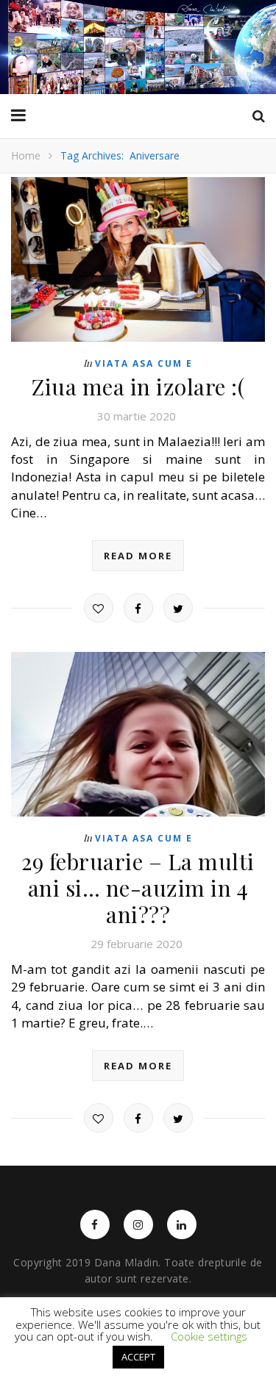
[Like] (98, 608)
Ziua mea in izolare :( (138, 386)
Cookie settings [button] (209, 1336)
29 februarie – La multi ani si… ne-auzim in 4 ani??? (138, 888)
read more (138, 555)
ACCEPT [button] (138, 1356)
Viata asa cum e (144, 363)
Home (25, 155)
